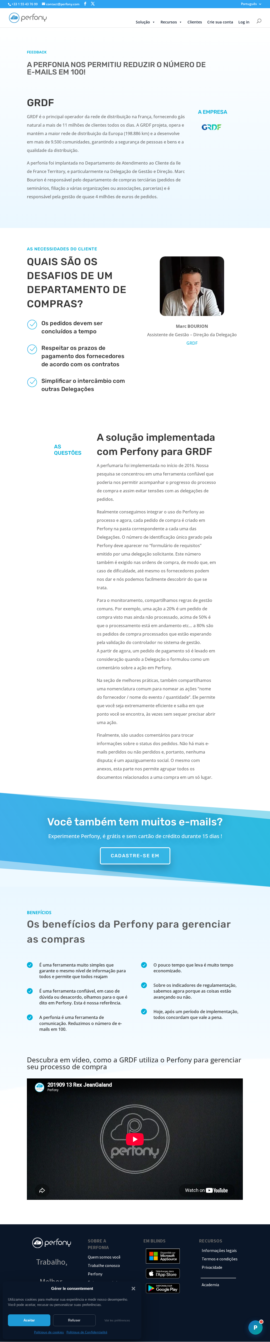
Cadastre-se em (135, 856)
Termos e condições (220, 1258)
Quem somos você (104, 1257)
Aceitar (29, 1320)
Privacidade (212, 1267)
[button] (133, 1288)
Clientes (194, 21)
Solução (143, 21)
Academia (210, 1284)
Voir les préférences (117, 1320)
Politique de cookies (49, 1332)
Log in (243, 21)
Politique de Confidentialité (86, 1332)
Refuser (74, 1320)
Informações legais (219, 1250)
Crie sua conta (220, 21)
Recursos (169, 21)
